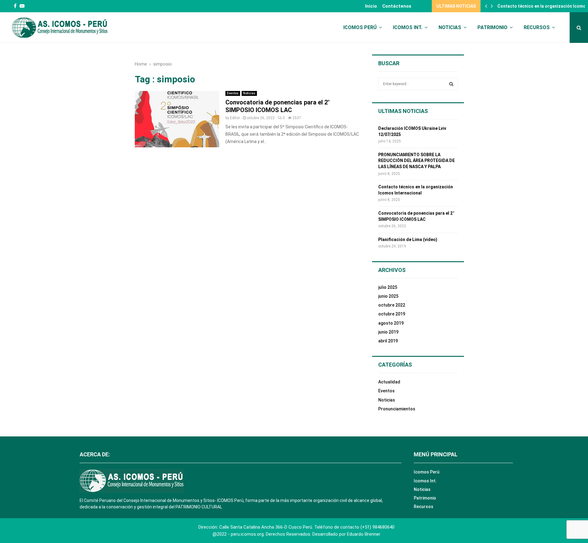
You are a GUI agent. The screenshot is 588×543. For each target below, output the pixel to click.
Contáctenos (396, 6)
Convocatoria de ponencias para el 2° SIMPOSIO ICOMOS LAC (277, 106)
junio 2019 (388, 332)
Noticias (450, 27)
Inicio (371, 6)
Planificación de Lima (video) (407, 239)
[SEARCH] (451, 84)
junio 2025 (388, 296)
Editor (235, 118)
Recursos (537, 27)
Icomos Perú (360, 27)
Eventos (233, 93)
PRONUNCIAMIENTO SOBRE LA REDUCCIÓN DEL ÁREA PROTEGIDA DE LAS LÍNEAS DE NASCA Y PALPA (416, 160)
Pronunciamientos (396, 408)
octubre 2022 (391, 305)
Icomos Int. (407, 27)
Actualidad (389, 381)
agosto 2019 (391, 323)
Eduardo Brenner (363, 534)
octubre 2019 (391, 313)
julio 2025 (387, 287)
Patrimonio (492, 27)
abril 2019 (388, 340)
